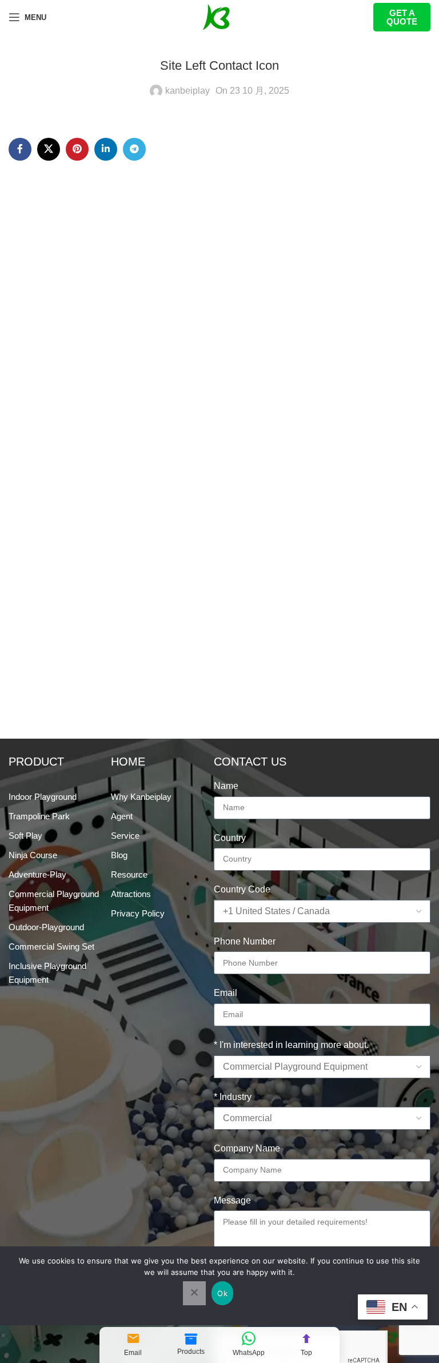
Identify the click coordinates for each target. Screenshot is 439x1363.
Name (226, 786)
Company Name (247, 1148)
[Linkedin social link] (105, 149)
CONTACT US (250, 761)
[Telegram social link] (134, 149)
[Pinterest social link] (77, 149)
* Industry (233, 1097)
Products (191, 1352)
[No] (194, 1293)
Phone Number (245, 941)
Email (133, 1353)
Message (232, 1200)
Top (306, 1353)
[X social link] (48, 149)
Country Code (242, 889)
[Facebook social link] (20, 149)
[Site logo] (219, 16)
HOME (128, 761)
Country (230, 838)
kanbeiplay (187, 90)
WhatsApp (249, 1353)
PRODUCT (36, 761)
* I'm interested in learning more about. (291, 1045)
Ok (222, 1293)
